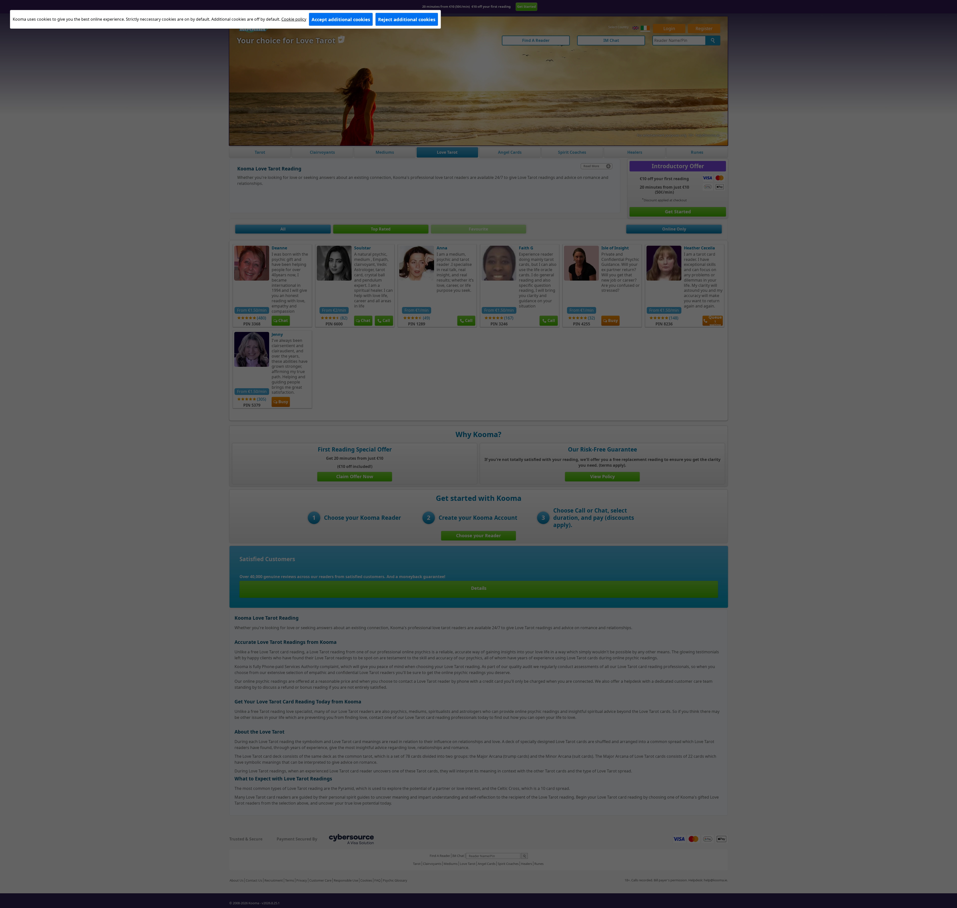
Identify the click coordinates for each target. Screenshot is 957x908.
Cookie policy (293, 19)
